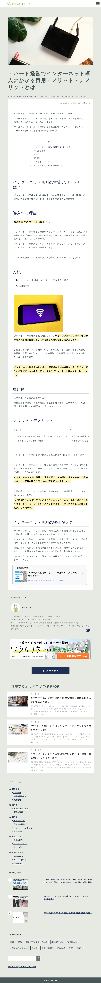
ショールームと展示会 (22, 828)
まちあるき (18, 831)
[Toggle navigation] (97, 1)
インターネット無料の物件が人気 (46, 165)
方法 (34, 154)
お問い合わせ (49, 670)
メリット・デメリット (41, 161)
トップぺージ (12, 96)
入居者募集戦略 (31, 96)
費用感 (35, 158)
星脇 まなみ (27, 607)
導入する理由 (37, 150)
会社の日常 (18, 840)
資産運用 (17, 792)
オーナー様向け (20, 859)
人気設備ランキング (18, 948)
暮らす (15, 817)
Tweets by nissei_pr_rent (22, 966)
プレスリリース (20, 843)
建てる (15, 804)
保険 (20, 942)
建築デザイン (19, 820)
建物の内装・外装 (21, 808)
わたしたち (16, 836)
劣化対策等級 (47, 948)
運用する (21, 96)
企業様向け (18, 863)
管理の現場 (72, 942)
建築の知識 (18, 812)
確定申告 (81, 948)
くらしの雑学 (19, 824)
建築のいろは (57, 942)
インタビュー (19, 847)
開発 (12, 942)
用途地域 (61, 948)
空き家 (34, 948)
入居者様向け (19, 856)
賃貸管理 (17, 799)
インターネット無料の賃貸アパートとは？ (50, 147)
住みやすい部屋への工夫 (36, 942)
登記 (71, 948)
